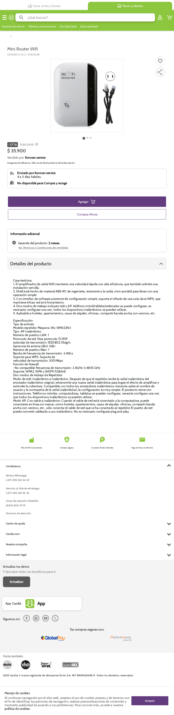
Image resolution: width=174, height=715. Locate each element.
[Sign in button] (160, 17)
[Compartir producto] (159, 72)
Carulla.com (13, 534)
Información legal (16, 554)
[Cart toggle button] (169, 17)
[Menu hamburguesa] (4, 17)
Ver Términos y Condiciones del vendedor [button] (43, 247)
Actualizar (16, 582)
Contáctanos (13, 466)
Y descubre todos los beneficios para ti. (29, 572)
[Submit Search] (21, 17)
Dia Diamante (68, 26)
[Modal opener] (36, 145)
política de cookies (17, 709)
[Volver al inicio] (11, 17)
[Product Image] (87, 95)
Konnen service (35, 157)
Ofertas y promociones (42, 26)
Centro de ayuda (15, 523)
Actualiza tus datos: (16, 566)
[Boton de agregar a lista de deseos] (160, 61)
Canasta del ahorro (13, 26)
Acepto (150, 701)
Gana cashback (89, 26)
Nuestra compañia (16, 544)
